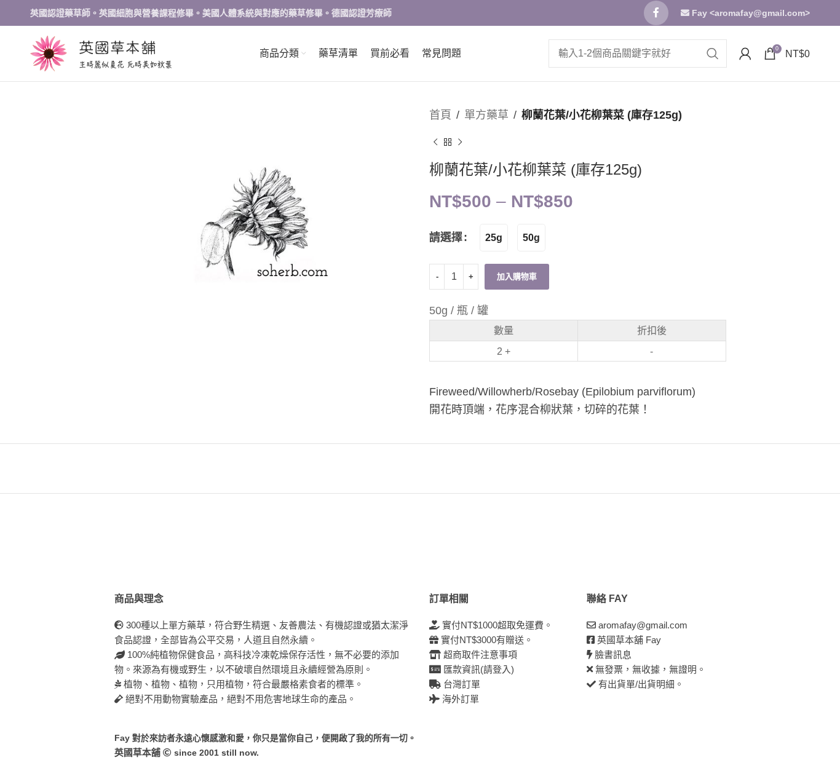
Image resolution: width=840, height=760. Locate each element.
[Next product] (460, 143)
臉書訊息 (613, 654)
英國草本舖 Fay (629, 640)
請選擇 (445, 237)
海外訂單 (459, 699)
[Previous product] (435, 143)
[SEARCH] (713, 53)
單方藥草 (486, 115)
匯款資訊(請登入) (477, 669)
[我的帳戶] (745, 53)
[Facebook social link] (656, 13)
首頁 (440, 115)
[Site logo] (48, 53)
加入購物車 (517, 276)
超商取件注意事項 (479, 654)
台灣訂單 (460, 684)
